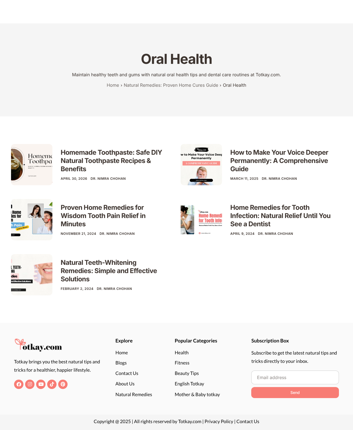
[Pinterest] (63, 384)
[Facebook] (18, 384)
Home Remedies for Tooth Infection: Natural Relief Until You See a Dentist (280, 215)
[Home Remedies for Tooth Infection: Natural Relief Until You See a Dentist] (201, 219)
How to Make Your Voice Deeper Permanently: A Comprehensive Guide (279, 160)
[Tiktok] (52, 384)
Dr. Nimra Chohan (108, 178)
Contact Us (247, 421)
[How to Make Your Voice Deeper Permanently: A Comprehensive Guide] (201, 164)
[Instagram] (29, 384)
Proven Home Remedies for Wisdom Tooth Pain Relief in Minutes (103, 215)
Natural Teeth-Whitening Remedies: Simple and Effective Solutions (109, 270)
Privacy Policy (219, 421)
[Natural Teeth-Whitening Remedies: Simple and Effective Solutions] (31, 274)
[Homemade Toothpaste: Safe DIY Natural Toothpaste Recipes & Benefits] (31, 164)
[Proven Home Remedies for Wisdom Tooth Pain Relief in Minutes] (31, 219)
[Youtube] (41, 384)
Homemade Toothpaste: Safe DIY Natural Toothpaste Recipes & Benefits (111, 160)
